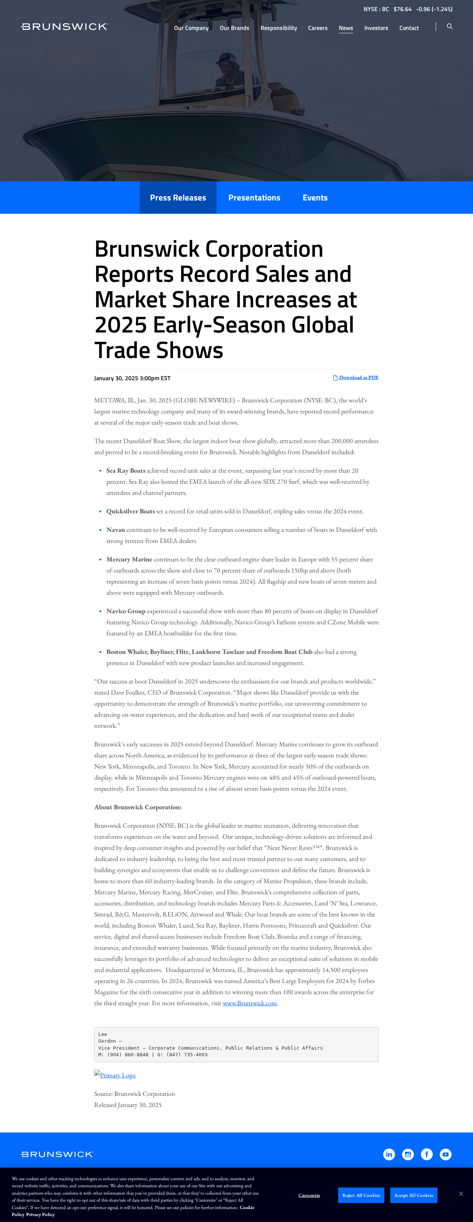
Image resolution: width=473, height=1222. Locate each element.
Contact (409, 27)
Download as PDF (358, 377)
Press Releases (178, 197)
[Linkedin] (389, 1157)
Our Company (191, 27)
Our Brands (234, 27)
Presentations (254, 197)
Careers (318, 27)
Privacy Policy (40, 1214)
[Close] (461, 1194)
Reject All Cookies (361, 1195)
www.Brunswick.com (250, 1003)
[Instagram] (408, 1157)
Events (315, 197)
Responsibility (279, 27)
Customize (309, 1195)
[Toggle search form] (450, 26)
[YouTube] (446, 1157)
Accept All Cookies (413, 1195)
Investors (376, 27)
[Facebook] (427, 1157)
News (346, 27)
